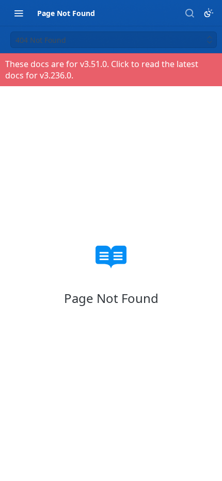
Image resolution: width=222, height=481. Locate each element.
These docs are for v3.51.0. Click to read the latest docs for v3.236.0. (101, 69)
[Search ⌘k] (189, 13)
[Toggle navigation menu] (18, 13)
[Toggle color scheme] (208, 13)
